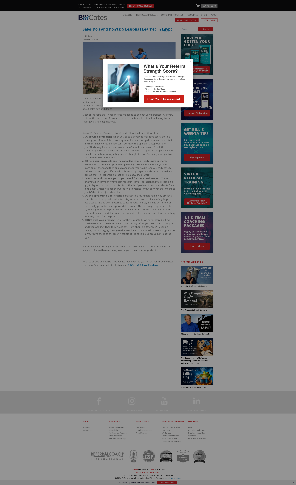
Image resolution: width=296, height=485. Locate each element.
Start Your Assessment (163, 99)
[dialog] (148, 83)
